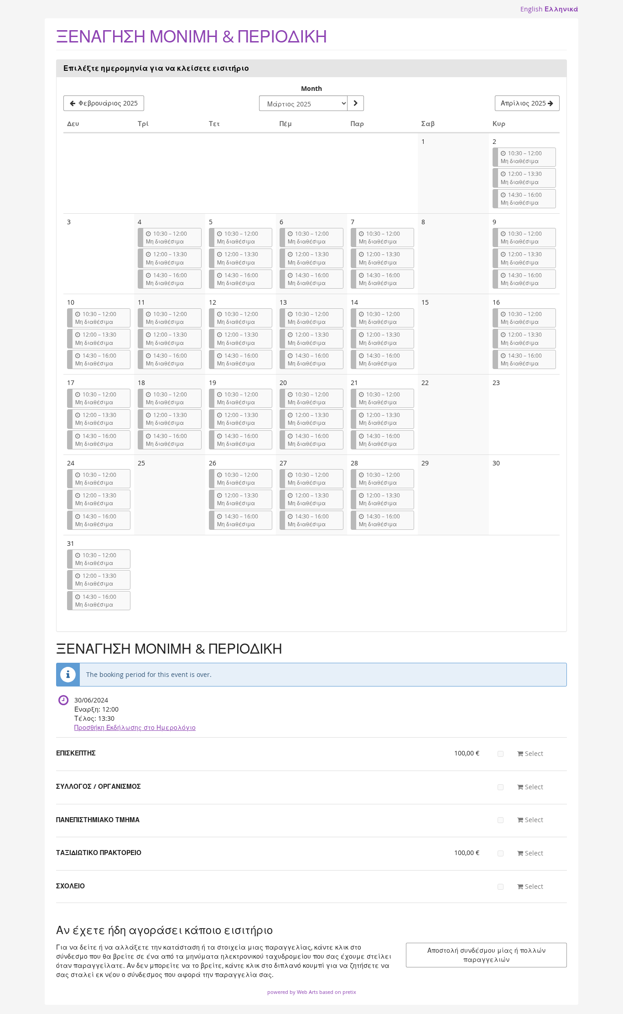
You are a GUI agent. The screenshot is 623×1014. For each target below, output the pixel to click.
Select (533, 753)
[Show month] (355, 103)
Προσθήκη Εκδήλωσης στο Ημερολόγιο (135, 727)
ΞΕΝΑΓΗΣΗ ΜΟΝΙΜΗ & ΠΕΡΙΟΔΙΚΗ (191, 36)
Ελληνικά (561, 9)
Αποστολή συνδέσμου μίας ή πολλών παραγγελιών (486, 955)
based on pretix (337, 991)
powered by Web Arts (292, 991)
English (531, 9)
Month (311, 88)
